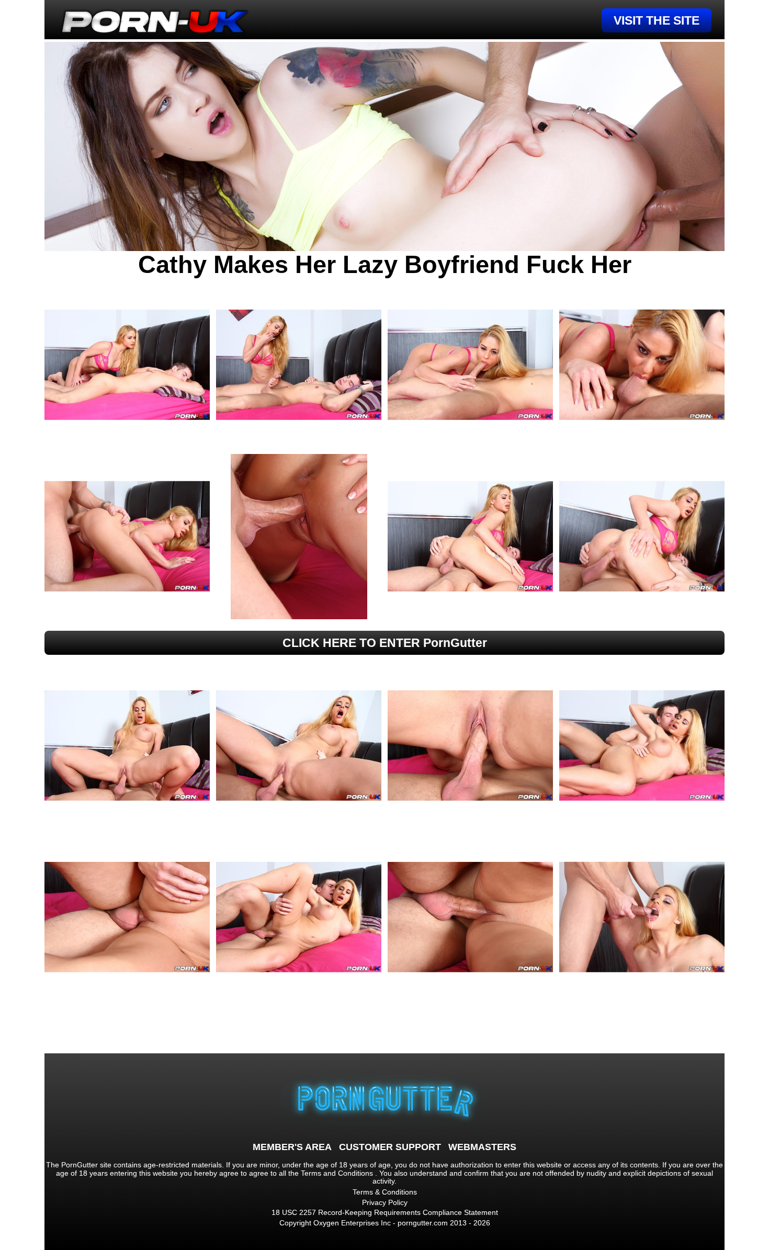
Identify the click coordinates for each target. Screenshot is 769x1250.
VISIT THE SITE (656, 20)
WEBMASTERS (482, 1147)
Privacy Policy (385, 1202)
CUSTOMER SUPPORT (390, 1147)
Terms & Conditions (385, 1192)
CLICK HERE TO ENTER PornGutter (384, 643)
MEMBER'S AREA (292, 1147)
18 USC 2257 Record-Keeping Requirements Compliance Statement (385, 1212)
